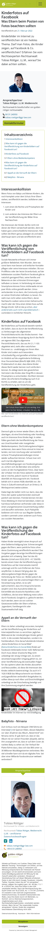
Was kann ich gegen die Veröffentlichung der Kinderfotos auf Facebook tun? (20, 165)
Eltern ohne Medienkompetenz (19, 158)
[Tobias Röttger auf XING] (6, 841)
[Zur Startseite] (9, 4)
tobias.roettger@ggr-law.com (18, 117)
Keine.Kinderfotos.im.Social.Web (16, 647)
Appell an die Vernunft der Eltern (20, 173)
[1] (11, 730)
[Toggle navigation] (40, 4)
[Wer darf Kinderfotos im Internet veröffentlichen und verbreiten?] (23, 699)
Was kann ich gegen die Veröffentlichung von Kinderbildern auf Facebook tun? (21, 146)
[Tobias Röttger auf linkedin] (10, 841)
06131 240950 (11, 114)
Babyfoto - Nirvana (14, 177)
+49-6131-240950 (14, 848)
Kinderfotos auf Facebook (16, 153)
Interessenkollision (13, 139)
